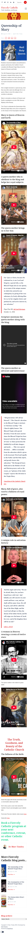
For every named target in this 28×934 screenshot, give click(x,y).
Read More (11, 874)
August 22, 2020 (6, 33)
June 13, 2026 (12, 901)
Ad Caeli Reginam (19, 309)
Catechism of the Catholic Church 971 (14, 482)
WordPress (10, 928)
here (25, 814)
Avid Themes (4, 926)
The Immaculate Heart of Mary (16, 898)
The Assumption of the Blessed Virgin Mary (16, 883)
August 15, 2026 (13, 886)
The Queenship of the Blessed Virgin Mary (15, 868)
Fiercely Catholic (9, 7)
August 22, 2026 (13, 871)
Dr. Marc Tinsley (18, 33)
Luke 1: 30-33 (8, 626)
